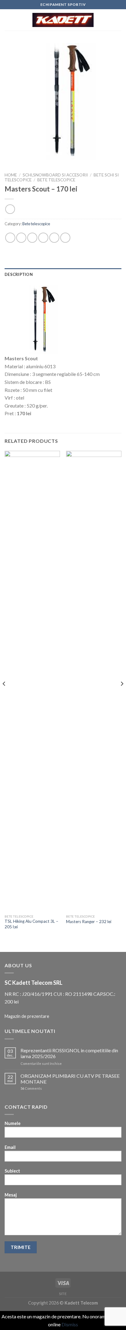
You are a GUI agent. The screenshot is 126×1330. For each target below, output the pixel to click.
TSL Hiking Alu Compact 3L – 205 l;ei (31, 924)
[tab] (63, 274)
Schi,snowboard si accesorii (55, 174)
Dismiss (69, 1324)
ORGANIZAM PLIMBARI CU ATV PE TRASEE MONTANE (70, 1078)
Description (19, 274)
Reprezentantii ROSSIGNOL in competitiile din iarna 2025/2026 (69, 1053)
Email (10, 1147)
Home (11, 174)
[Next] (122, 696)
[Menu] (8, 19)
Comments (31, 1088)
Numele (12, 1123)
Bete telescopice (56, 179)
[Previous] (4, 696)
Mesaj (11, 1194)
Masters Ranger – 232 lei (88, 921)
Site (63, 1293)
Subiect (12, 1170)
